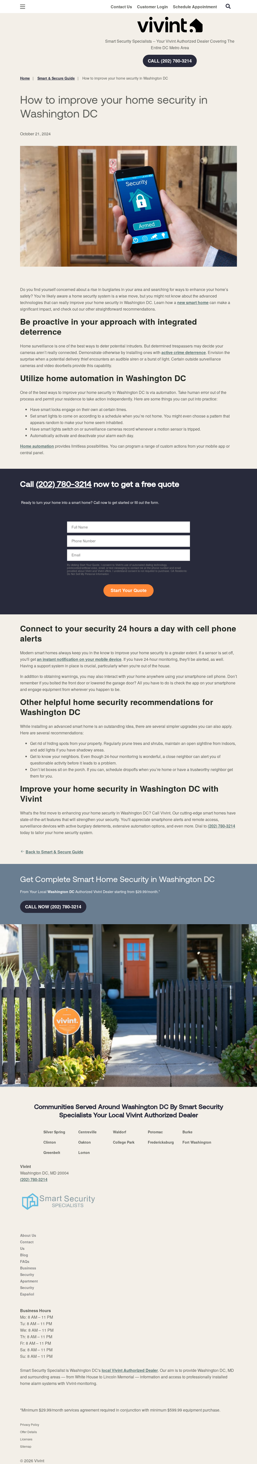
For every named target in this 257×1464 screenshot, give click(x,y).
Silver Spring (54, 1131)
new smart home (193, 302)
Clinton (49, 1142)
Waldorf (119, 1131)
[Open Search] (228, 6)
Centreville (87, 1131)
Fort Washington (196, 1142)
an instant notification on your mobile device (79, 659)
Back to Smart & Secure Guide (54, 852)
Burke (187, 1131)
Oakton (84, 1142)
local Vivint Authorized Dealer (130, 1370)
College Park (124, 1142)
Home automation (37, 446)
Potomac (155, 1131)
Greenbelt (51, 1152)
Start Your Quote (129, 590)
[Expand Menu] (88, 23)
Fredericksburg (161, 1142)
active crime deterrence (183, 352)
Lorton (84, 1152)
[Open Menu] (22, 7)
